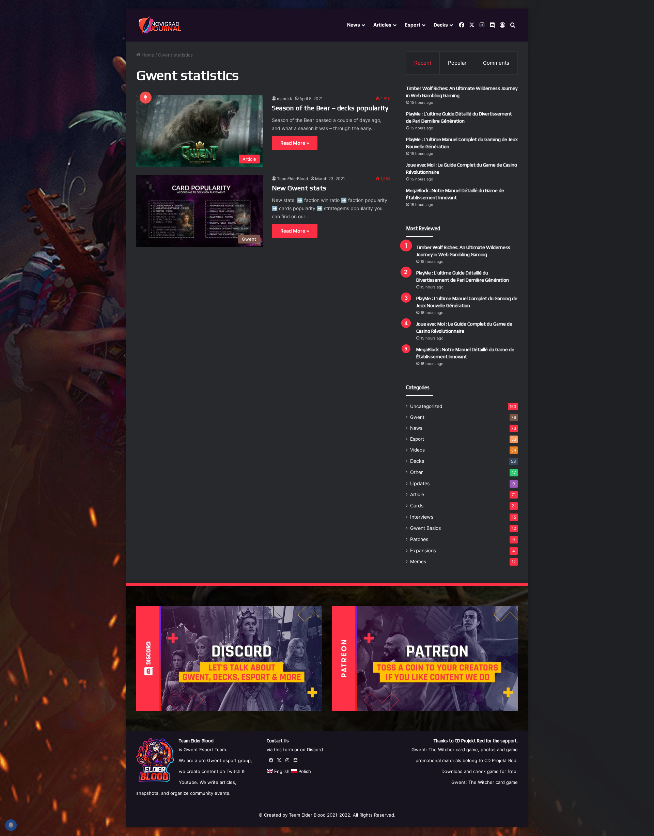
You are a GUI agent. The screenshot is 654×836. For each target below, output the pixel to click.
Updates (420, 483)
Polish (304, 771)
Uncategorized (426, 406)
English (281, 771)
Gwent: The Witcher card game (484, 782)
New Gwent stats (299, 188)
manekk (284, 98)
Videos (417, 450)
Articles (382, 25)
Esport (412, 25)
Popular (457, 63)
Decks (441, 25)
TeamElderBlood (292, 178)
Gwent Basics (425, 528)
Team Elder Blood (307, 815)
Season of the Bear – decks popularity (330, 108)
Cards (416, 505)
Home (147, 55)
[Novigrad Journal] (161, 25)
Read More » (294, 143)
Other (416, 472)
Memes (418, 561)
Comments (496, 63)
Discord (315, 749)
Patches (419, 539)
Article (417, 494)
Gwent (417, 417)
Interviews (421, 517)
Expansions (423, 550)
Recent (422, 63)
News (353, 25)
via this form (280, 749)
